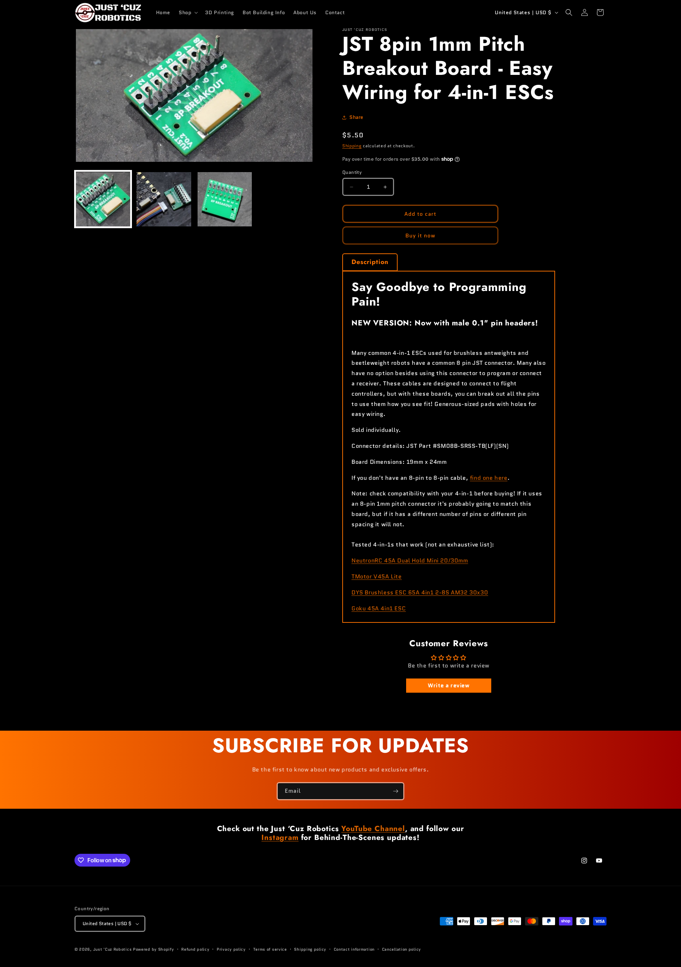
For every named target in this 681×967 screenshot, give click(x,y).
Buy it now (420, 236)
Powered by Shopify (153, 949)
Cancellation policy (401, 949)
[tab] (370, 262)
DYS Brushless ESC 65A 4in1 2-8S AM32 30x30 (419, 592)
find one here (489, 478)
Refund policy (195, 949)
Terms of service (270, 949)
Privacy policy (231, 949)
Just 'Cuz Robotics (112, 949)
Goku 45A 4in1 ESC (378, 608)
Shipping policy (310, 949)
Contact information (354, 949)
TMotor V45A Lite (376, 576)
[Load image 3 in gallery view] (224, 199)
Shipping (352, 146)
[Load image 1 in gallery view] (103, 199)
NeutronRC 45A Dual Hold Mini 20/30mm (409, 560)
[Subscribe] (395, 791)
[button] (188, 12)
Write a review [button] (448, 685)
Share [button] (356, 117)
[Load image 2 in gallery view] (163, 199)
